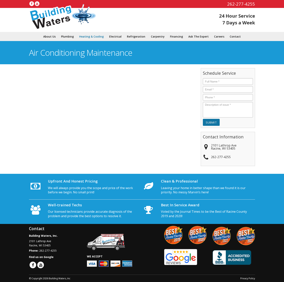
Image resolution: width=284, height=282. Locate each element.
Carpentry (158, 36)
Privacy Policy (247, 278)
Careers (219, 36)
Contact (235, 36)
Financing (176, 36)
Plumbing (67, 36)
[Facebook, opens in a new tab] (31, 3)
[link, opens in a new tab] (180, 257)
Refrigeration (136, 36)
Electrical (115, 36)
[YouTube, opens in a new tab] (37, 3)
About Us (49, 36)
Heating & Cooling (91, 36)
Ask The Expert (198, 36)
